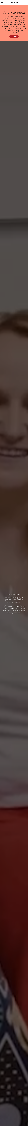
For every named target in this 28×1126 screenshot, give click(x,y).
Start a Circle (14, 36)
